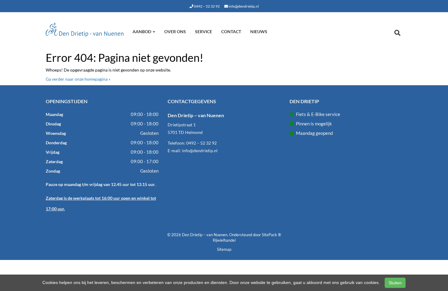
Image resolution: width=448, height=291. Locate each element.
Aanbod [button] (142, 31)
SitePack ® (271, 234)
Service (203, 31)
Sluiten (395, 282)
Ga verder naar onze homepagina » (78, 79)
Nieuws (258, 31)
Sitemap (224, 249)
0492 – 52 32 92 (206, 6)
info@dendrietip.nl (243, 6)
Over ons (175, 31)
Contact (231, 31)
